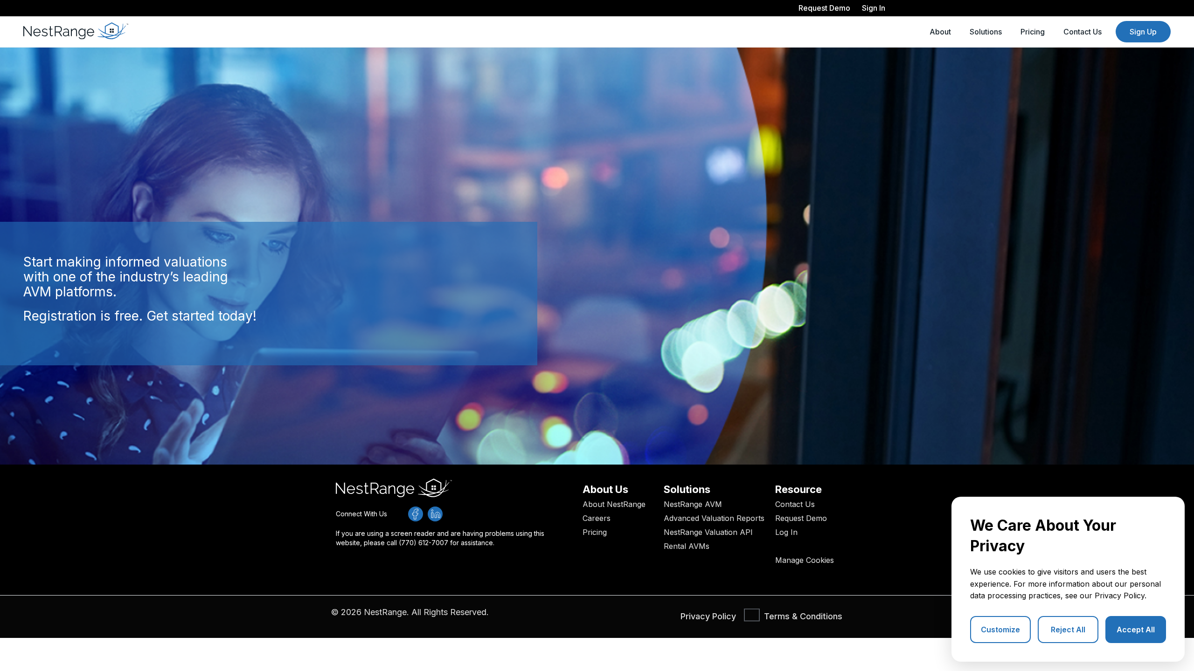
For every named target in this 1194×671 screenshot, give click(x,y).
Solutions (986, 31)
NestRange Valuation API (708, 532)
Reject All (1068, 629)
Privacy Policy (1120, 595)
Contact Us (1082, 31)
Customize (1000, 629)
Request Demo (801, 518)
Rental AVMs (686, 546)
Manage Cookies (804, 560)
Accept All (1136, 629)
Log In (786, 532)
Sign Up (1143, 31)
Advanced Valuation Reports (714, 518)
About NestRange (614, 504)
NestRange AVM (693, 504)
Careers (597, 518)
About (940, 31)
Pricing (1032, 31)
